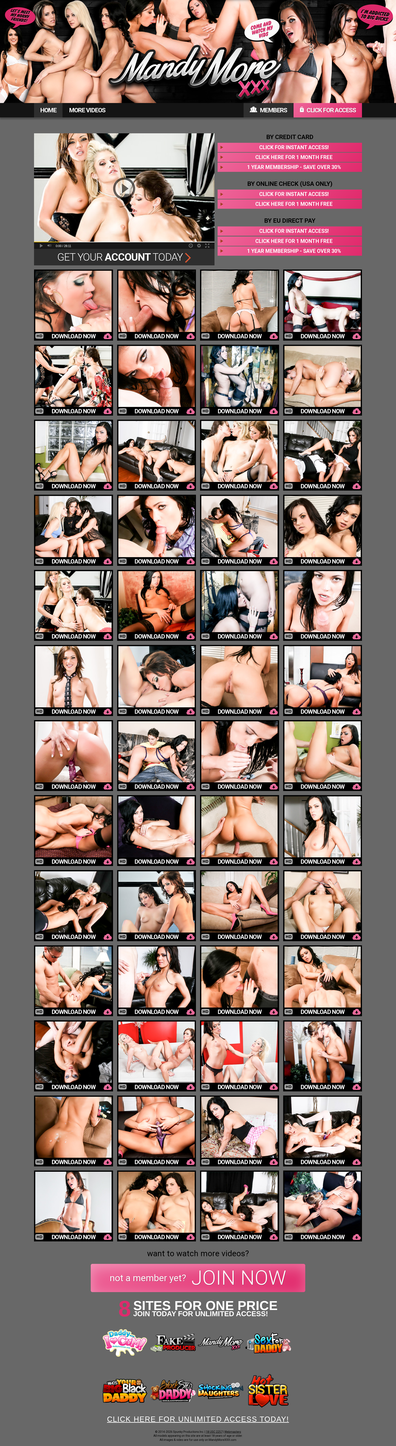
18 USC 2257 (214, 1431)
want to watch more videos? (198, 1253)
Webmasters (232, 1431)
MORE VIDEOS (87, 110)
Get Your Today (121, 257)
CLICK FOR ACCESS (331, 110)
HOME (48, 110)
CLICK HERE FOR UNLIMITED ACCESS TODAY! (198, 1419)
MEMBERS (273, 110)
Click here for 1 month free (294, 157)
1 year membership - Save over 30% (294, 167)
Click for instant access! (294, 147)
